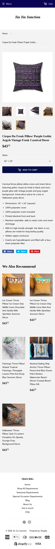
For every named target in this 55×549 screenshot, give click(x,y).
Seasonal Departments (27, 492)
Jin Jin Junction (27, 17)
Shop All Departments (27, 488)
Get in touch (27, 508)
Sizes (4, 155)
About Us (27, 504)
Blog (27, 500)
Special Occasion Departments (27, 496)
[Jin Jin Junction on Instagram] (29, 522)
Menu (9, 4)
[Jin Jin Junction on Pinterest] (24, 522)
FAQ (27, 512)
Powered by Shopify (38, 531)
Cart (50, 4)
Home (4, 33)
